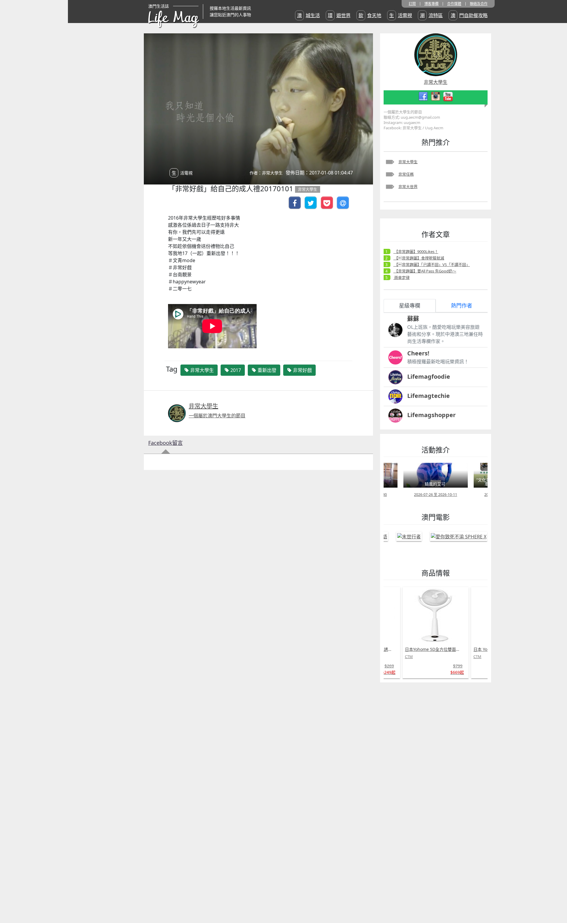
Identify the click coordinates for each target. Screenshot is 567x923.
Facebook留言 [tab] (165, 442)
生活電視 (400, 15)
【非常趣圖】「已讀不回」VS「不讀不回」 (431, 264)
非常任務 (406, 174)
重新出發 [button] (266, 370)
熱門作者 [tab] (461, 305)
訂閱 (412, 4)
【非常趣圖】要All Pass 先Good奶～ (424, 271)
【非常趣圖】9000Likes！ (415, 251)
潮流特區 (431, 15)
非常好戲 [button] (302, 370)
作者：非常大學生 (266, 173)
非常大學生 (408, 161)
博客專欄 (431, 4)
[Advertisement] (424, 775)
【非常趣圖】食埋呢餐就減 (418, 258)
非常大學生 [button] (201, 370)
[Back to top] (556, 899)
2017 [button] (235, 370)
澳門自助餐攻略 (469, 15)
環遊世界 (339, 15)
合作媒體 (454, 4)
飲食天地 (370, 15)
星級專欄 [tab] (409, 305)
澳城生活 (308, 15)
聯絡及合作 (479, 4)
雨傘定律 (401, 277)
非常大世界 (408, 186)
